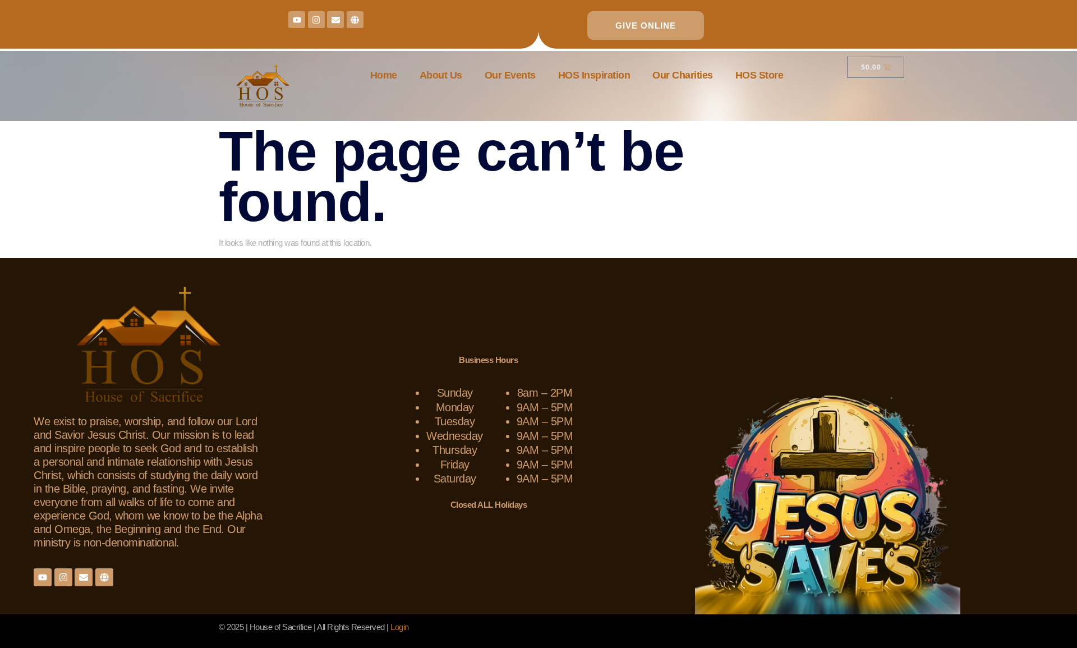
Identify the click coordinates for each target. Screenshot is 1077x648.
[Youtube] (296, 19)
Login (399, 627)
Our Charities (682, 75)
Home (383, 75)
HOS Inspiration (594, 75)
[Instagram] (316, 19)
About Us (441, 75)
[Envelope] (335, 19)
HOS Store (759, 75)
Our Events (510, 75)
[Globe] (355, 19)
